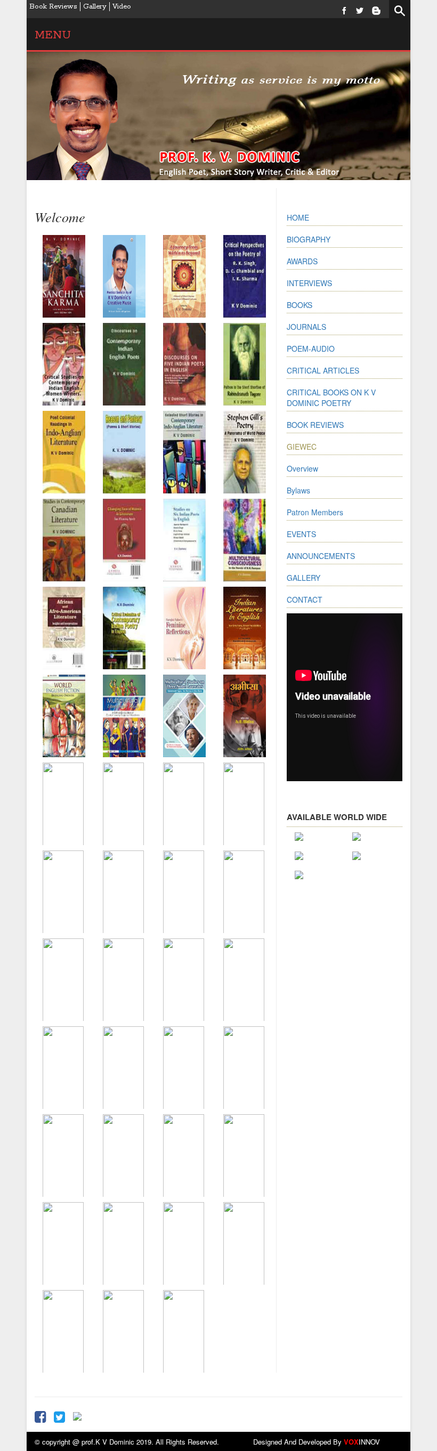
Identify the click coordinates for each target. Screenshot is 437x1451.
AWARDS (302, 261)
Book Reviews (53, 6)
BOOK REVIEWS (315, 424)
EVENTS (301, 534)
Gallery (95, 6)
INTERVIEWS (309, 283)
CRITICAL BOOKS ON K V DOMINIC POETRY (331, 397)
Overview (302, 468)
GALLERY (303, 577)
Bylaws (298, 490)
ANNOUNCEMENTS (321, 555)
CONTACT (304, 599)
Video (121, 6)
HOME (298, 217)
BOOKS (299, 304)
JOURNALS (306, 326)
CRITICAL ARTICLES (323, 370)
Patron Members (315, 512)
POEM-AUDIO (311, 348)
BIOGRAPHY (308, 239)
